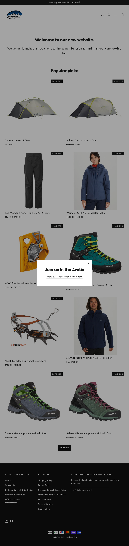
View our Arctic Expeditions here (64, 276)
